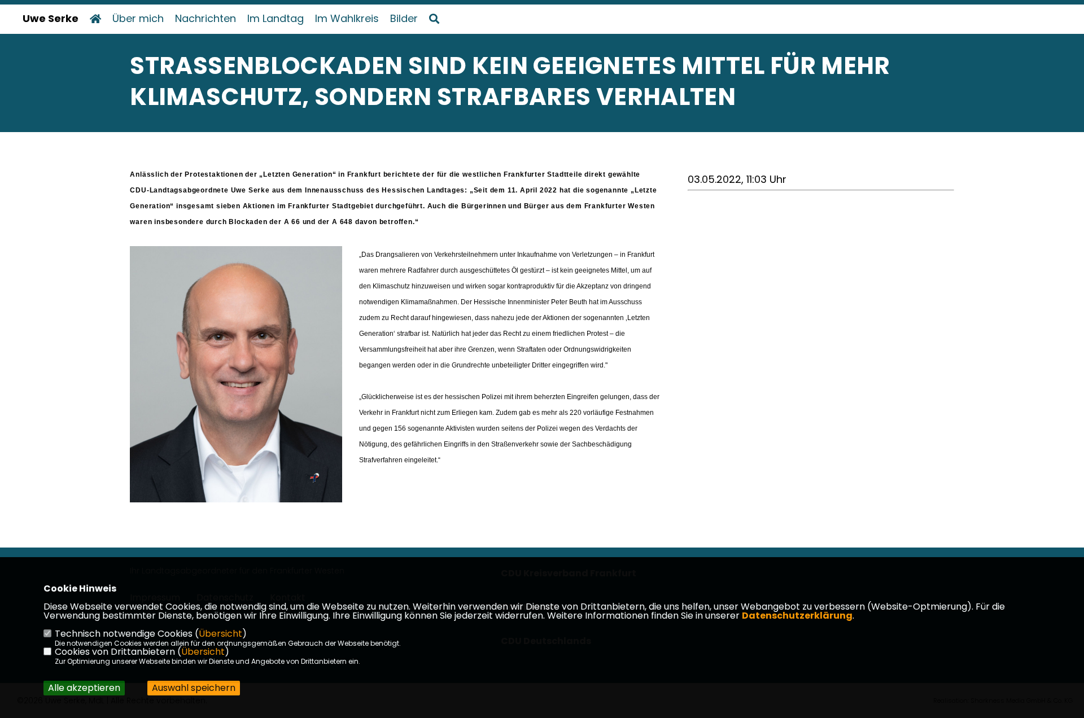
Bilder (404, 19)
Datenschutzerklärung (797, 615)
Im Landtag (275, 19)
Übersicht (220, 633)
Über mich (138, 19)
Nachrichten (205, 19)
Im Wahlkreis (347, 19)
